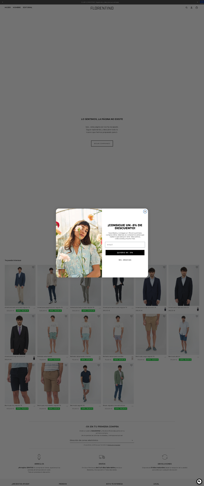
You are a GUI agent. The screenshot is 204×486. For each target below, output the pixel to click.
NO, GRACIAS (125, 260)
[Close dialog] (145, 211)
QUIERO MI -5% (125, 253)
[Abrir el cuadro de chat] (199, 481)
